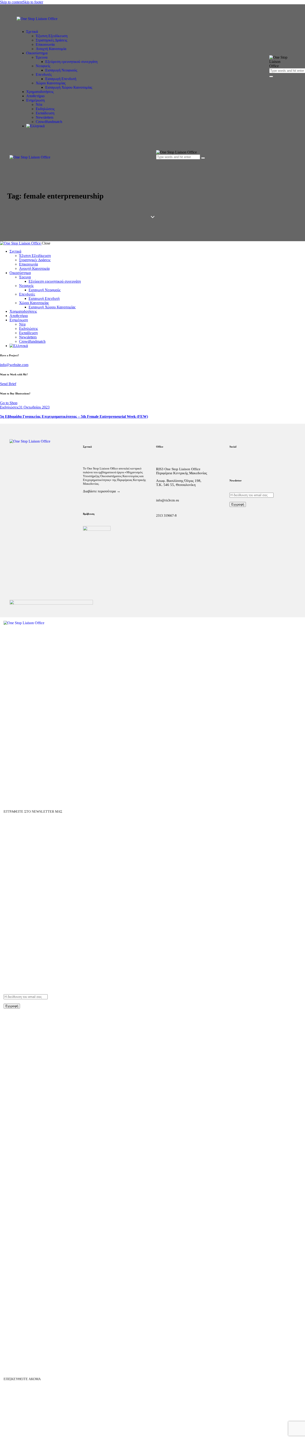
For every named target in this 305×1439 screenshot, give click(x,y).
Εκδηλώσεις (9, 407)
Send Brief (8, 384)
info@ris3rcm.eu (167, 500)
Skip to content (11, 2)
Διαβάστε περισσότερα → (101, 491)
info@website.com (14, 365)
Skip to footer (33, 2)
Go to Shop (8, 403)
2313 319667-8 (166, 515)
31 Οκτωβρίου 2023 (34, 407)
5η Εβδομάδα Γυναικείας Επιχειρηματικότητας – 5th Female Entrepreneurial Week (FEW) (74, 416)
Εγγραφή (237, 504)
